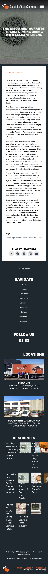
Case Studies (24, 298)
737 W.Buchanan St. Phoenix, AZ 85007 (24, 386)
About (24, 289)
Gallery (24, 312)
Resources (10, 72)
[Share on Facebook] (17, 253)
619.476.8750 (18, 426)
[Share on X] (11, 253)
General (19, 72)
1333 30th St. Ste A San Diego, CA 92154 (24, 423)
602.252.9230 (18, 388)
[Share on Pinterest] (24, 253)
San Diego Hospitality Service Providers (21, 238)
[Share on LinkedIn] (30, 253)
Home (24, 284)
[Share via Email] (36, 253)
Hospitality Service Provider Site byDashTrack (24, 559)
